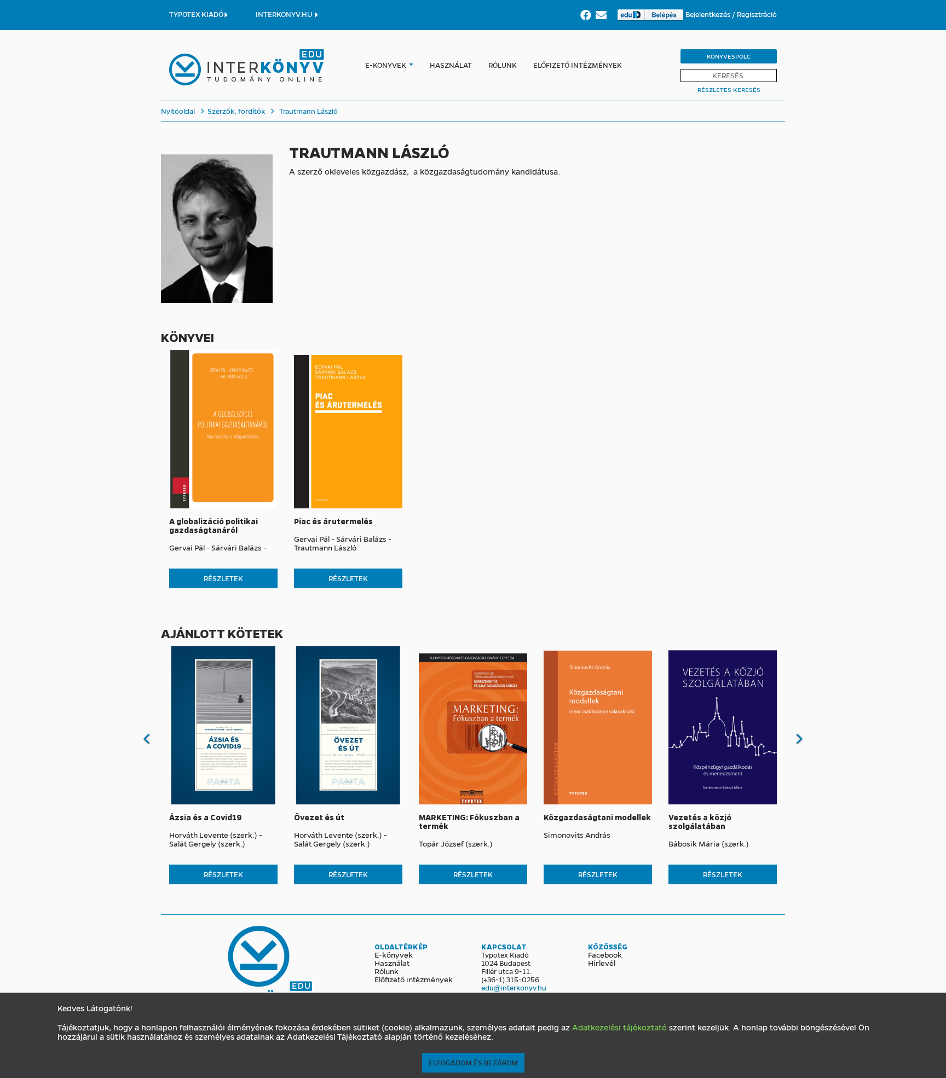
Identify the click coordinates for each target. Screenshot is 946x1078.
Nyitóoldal (178, 110)
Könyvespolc (729, 56)
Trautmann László (308, 110)
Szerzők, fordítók (236, 110)
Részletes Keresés (728, 89)
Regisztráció (757, 14)
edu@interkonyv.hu (513, 987)
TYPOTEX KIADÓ (196, 14)
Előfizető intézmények (577, 64)
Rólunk (502, 64)
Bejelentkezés (708, 14)
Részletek (223, 578)
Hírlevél (601, 962)
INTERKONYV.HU (285, 14)
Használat (451, 64)
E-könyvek (385, 64)
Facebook (605, 954)
